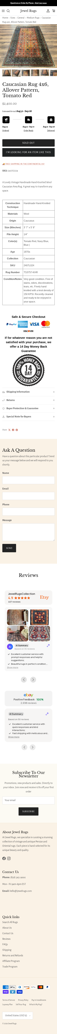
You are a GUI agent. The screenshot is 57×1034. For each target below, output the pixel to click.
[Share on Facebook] (13, 430)
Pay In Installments (39, 1000)
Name (5, 473)
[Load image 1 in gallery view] (28, 46)
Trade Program (9, 966)
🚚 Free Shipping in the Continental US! (23, 164)
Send (9, 548)
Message (7, 520)
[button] (12, 667)
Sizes (12, 18)
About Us (7, 928)
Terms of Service (8, 1000)
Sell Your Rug (21, 1005)
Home (5, 18)
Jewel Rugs (12, 1024)
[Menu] (3, 11)
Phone (5, 504)
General (20, 18)
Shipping (6, 950)
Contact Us (7, 933)
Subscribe (28, 811)
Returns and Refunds (12, 955)
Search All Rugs (10, 922)
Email (5, 488)
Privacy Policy (23, 1000)
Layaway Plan (7, 1005)
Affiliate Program (11, 961)
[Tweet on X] (9, 430)
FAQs (5, 944)
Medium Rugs (33, 18)
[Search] (9, 11)
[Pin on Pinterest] (17, 430)
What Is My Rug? (35, 1005)
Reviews (6, 939)
